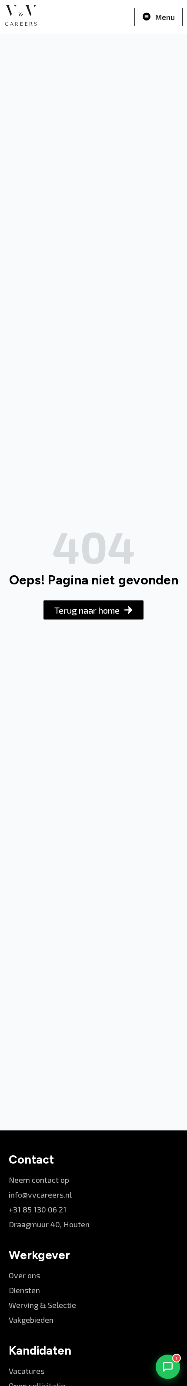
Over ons (24, 1275)
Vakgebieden (31, 1320)
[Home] (20, 16)
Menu (165, 17)
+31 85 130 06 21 (38, 1209)
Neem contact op (39, 1180)
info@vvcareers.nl (40, 1194)
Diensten (24, 1290)
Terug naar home (87, 610)
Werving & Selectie (42, 1305)
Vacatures (26, 1371)
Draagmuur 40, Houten (49, 1224)
